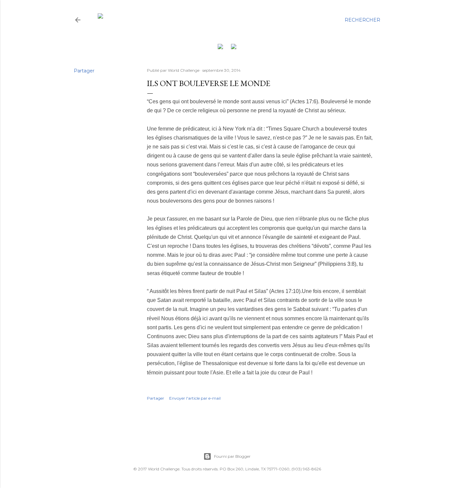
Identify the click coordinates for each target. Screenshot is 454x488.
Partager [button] (84, 71)
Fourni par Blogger (232, 456)
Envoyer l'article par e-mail (195, 398)
